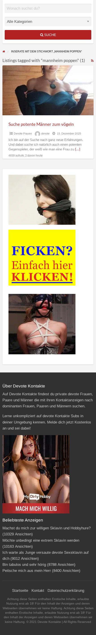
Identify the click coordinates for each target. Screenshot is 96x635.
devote (45, 133)
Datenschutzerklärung (66, 590)
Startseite (20, 590)
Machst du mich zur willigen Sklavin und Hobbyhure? (46, 528)
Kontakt (37, 590)
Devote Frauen (23, 133)
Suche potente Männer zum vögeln (41, 124)
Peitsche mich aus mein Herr (26, 571)
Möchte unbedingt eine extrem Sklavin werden (40, 540)
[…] (77, 149)
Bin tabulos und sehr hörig (24, 564)
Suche (49, 35)
